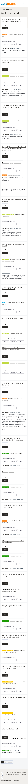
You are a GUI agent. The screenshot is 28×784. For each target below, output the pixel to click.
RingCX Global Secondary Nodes (12, 318)
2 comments (17, 214)
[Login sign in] (23, 3)
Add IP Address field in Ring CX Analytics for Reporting (12, 288)
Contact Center (9, 364)
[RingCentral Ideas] (8, 4)
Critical (21, 44)
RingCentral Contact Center (20, 520)
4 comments (12, 76)
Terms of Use (8, 772)
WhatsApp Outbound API (10, 729)
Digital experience (17, 163)
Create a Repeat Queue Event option (13, 698)
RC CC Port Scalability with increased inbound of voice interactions (13, 348)
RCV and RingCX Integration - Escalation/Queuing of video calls (12, 439)
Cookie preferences (17, 772)
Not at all (6, 44)
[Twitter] (3, 775)
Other (21, 333)
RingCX (15, 34)
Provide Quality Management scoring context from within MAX (13, 667)
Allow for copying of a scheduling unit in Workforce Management (14, 636)
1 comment (10, 34)
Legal (12, 772)
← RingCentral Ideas (6, 9)
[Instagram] (3, 778)
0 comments (12, 363)
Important (14, 44)
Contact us (8, 776)
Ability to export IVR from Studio (12, 606)
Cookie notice (23, 772)
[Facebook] (3, 773)
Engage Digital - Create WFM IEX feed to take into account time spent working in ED (14, 148)
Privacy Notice (22, 774)
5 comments (12, 259)
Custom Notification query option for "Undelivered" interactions (13, 106)
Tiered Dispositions (8, 472)
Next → (10, 762)
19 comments (10, 398)
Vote (5, 28)
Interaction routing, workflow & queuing (10, 714)
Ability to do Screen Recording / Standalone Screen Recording (12, 20)
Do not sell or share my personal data (13, 774)
